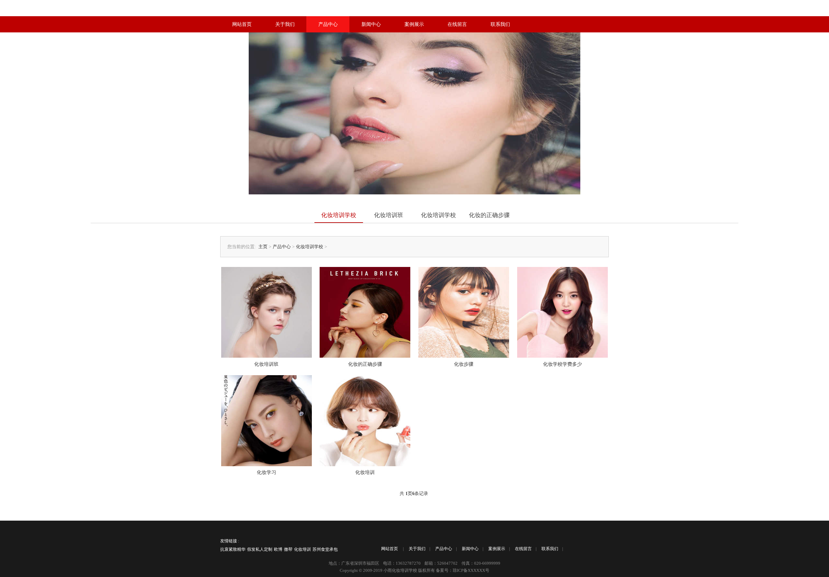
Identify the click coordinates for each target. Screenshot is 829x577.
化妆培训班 (388, 215)
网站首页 (242, 24)
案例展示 (414, 24)
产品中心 (328, 24)
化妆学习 (266, 472)
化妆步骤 (463, 364)
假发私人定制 (259, 549)
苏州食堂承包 (325, 549)
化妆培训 (365, 472)
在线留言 (457, 24)
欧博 (278, 549)
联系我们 (500, 24)
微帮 (288, 549)
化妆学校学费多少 (562, 364)
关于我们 (285, 24)
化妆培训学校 (338, 215)
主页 (262, 246)
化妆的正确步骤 (489, 215)
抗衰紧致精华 (232, 549)
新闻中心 (371, 24)
